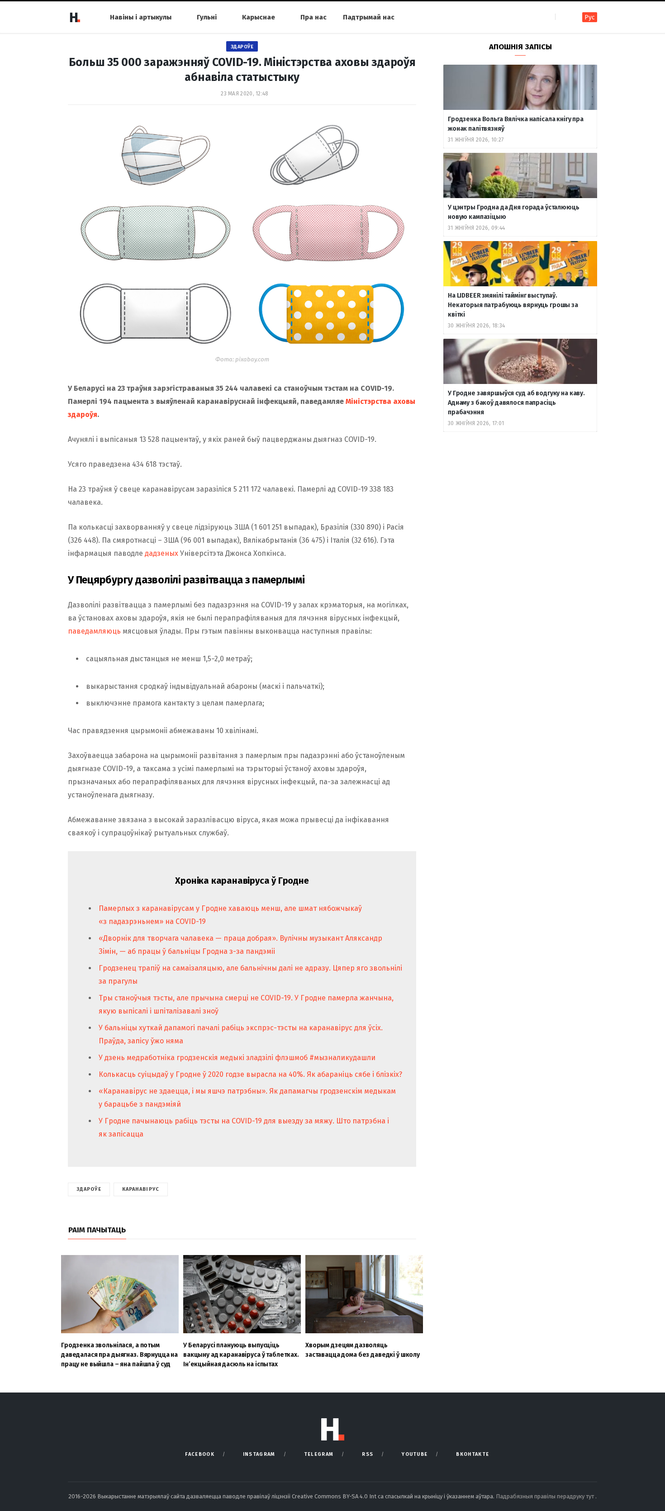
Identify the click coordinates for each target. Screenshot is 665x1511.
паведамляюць (94, 631)
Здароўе (242, 47)
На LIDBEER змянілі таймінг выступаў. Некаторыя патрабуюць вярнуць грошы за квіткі (513, 305)
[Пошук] (563, 17)
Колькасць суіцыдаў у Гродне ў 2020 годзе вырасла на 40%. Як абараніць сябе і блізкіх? (250, 1074)
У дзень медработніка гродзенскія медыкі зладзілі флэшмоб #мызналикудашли (237, 1057)
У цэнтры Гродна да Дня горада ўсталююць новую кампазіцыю (514, 212)
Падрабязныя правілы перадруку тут (545, 1496)
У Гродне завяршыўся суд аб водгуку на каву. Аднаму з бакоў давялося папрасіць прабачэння (516, 402)
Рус (589, 17)
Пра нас (313, 17)
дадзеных (161, 553)
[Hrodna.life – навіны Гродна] (74, 17)
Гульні (207, 17)
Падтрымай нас (368, 17)
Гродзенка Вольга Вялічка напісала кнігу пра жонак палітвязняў (516, 124)
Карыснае (258, 17)
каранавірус (140, 1189)
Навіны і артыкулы (140, 17)
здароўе (88, 1189)
